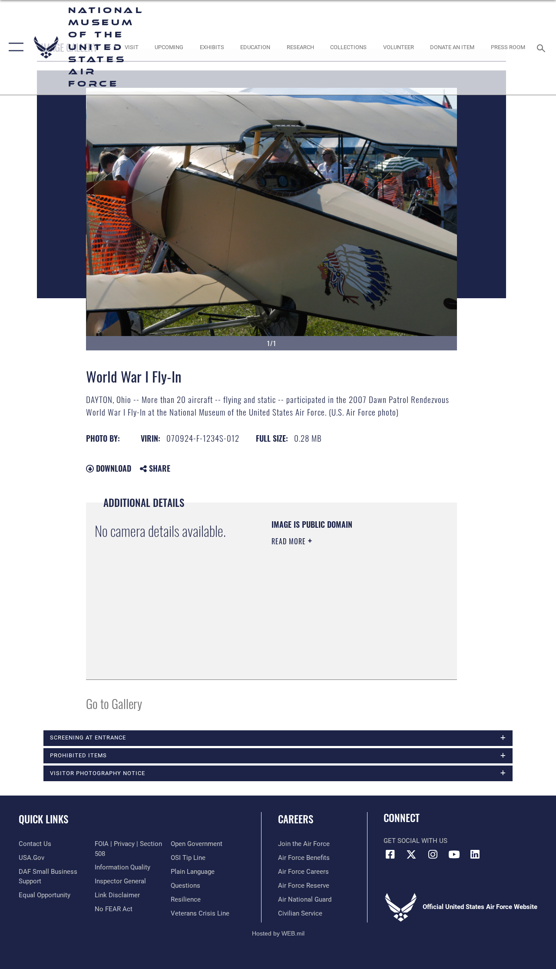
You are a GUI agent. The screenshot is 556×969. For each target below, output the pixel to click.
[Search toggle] (542, 47)
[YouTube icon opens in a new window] (453, 854)
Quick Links (43, 819)
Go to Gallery (114, 703)
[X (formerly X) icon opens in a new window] (411, 854)
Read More (289, 541)
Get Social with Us (415, 841)
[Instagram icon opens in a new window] (432, 854)
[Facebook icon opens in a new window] (390, 854)
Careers (295, 819)
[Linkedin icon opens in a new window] (475, 854)
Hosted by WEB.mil (278, 933)
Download (112, 468)
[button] (14, 47)
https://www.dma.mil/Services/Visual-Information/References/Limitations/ (324, 627)
